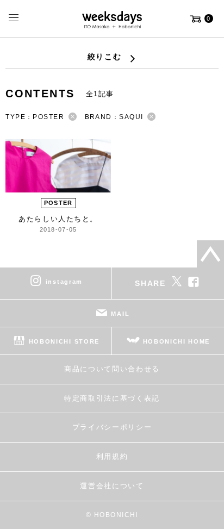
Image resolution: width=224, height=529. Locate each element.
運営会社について (112, 486)
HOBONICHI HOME (176, 341)
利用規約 (112, 456)
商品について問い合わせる (112, 369)
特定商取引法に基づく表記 (112, 398)
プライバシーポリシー (112, 427)
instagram (64, 281)
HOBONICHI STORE (64, 341)
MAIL (120, 313)
